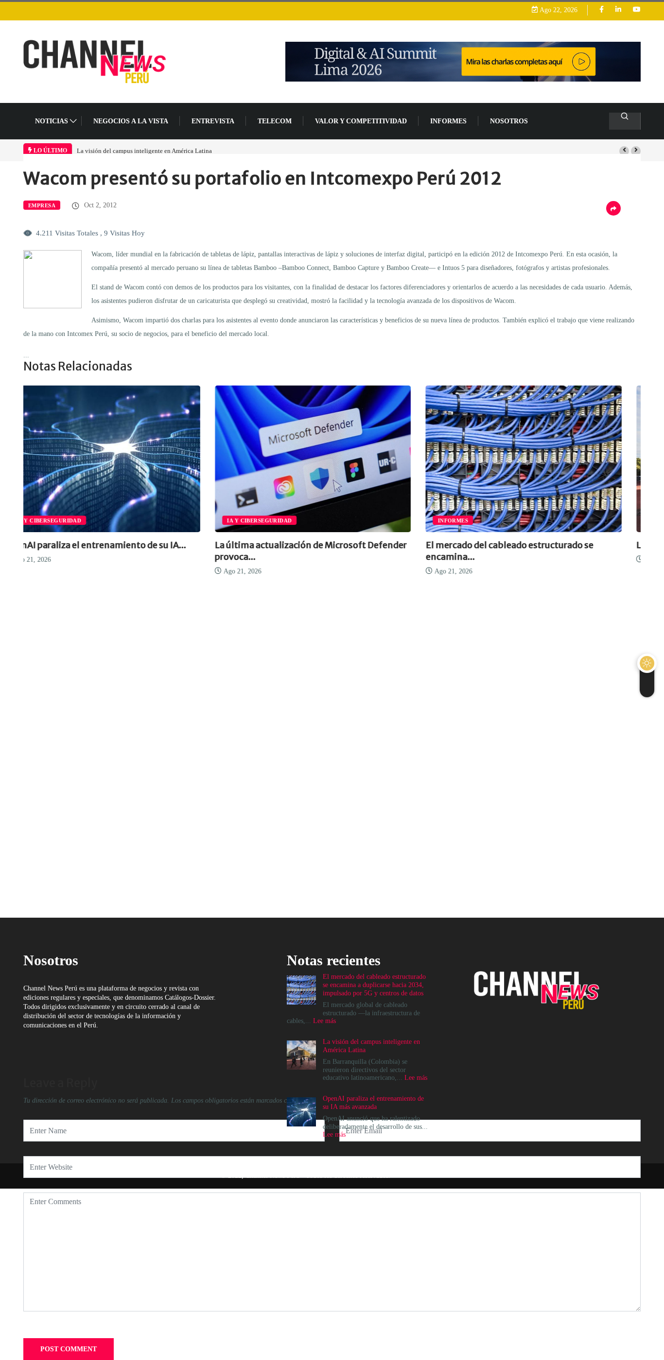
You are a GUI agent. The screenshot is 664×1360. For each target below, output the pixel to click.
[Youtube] (637, 10)
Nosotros (509, 121)
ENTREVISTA (213, 121)
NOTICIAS (51, 121)
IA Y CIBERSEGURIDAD (67, 520)
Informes (448, 121)
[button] (624, 151)
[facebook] (601, 10)
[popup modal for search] (625, 121)
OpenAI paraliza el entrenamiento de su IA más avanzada (373, 1102)
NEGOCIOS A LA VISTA (130, 121)
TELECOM (275, 121)
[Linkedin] (618, 10)
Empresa (41, 205)
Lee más (415, 1077)
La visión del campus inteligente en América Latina (144, 150)
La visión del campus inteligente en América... (540, 545)
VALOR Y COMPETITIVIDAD (361, 121)
